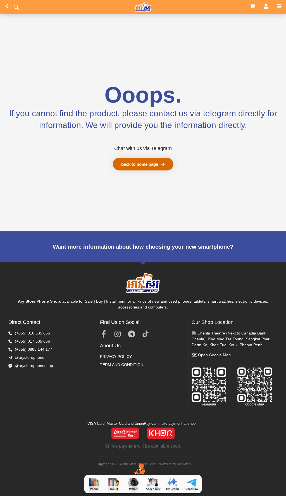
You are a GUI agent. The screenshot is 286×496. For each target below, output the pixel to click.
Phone (94, 488)
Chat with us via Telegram (143, 148)
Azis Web (184, 464)
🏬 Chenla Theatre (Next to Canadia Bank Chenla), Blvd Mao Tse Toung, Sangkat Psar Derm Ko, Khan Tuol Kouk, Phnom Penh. (231, 339)
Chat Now (191, 488)
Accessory (153, 488)
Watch (133, 488)
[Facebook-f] (103, 334)
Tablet (114, 488)
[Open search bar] (16, 7)
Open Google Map (214, 355)
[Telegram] (131, 334)
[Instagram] (117, 334)
